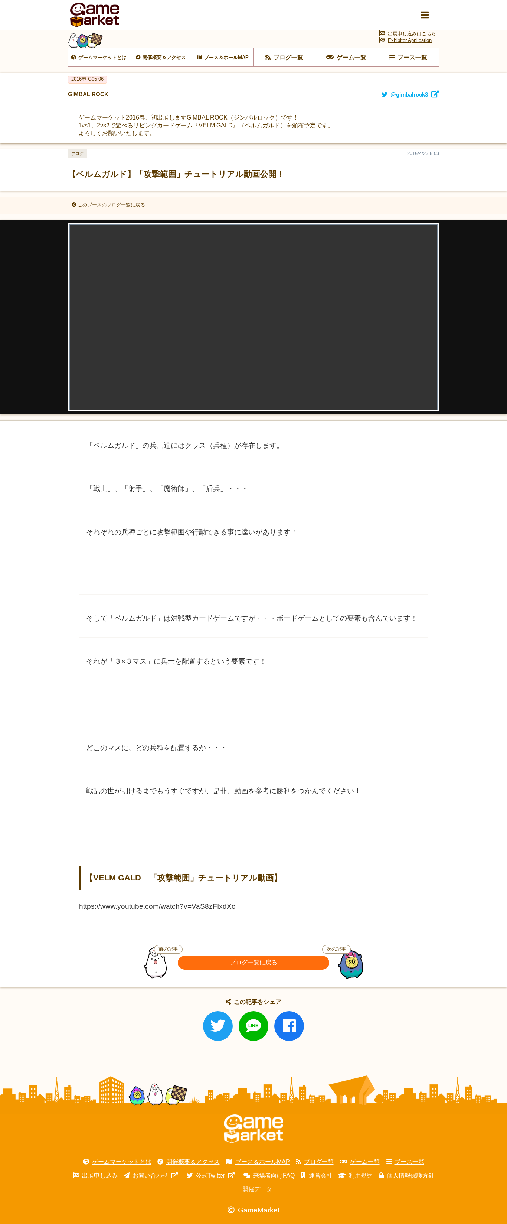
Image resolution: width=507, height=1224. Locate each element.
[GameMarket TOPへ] (253, 1128)
